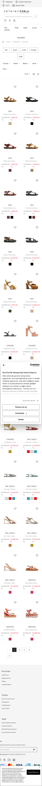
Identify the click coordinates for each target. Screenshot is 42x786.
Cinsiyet (5, 63)
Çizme (15, 50)
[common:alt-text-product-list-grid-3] (38, 74)
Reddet (21, 419)
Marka (16, 63)
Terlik (20, 56)
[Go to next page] (9, 656)
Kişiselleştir (19, 413)
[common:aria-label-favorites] (5, 20)
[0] (14, 20)
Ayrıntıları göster (29, 400)
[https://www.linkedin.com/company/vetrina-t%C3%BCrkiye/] (14, 760)
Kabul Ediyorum (33, 772)
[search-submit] (35, 16)
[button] (24, 74)
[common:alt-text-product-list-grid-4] (34, 74)
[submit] (34, 749)
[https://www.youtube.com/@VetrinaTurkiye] (9, 760)
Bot (6, 50)
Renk (34, 63)
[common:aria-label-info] (10, 20)
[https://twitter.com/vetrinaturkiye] (4, 759)
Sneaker (34, 50)
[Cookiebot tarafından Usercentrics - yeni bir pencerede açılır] (30, 365)
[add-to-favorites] (15, 87)
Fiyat (4, 69)
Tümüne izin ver (21, 407)
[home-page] (3, 42)
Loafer (24, 50)
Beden (25, 63)
